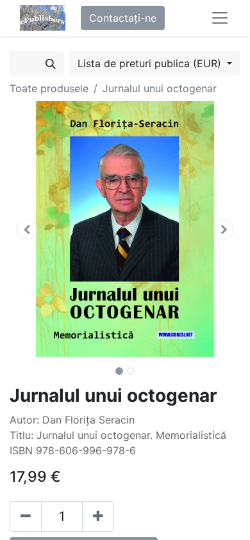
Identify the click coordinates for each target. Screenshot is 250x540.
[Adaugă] (98, 516)
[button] (27, 229)
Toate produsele (49, 88)
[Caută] (50, 63)
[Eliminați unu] (26, 516)
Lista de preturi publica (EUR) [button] (151, 63)
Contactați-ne (122, 18)
